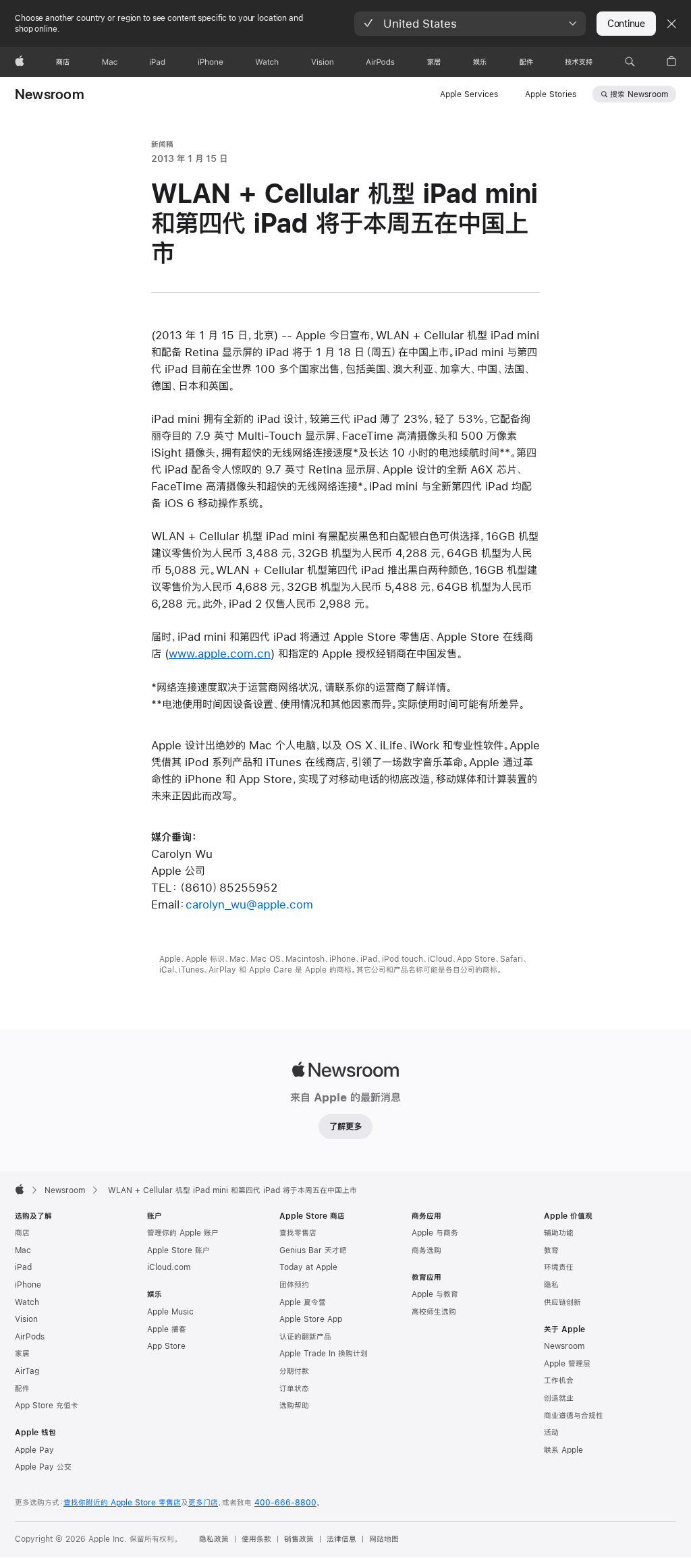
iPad (23, 1267)
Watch (27, 1302)
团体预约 (294, 1285)
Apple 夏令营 (302, 1302)
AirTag (27, 1371)
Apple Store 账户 (178, 1250)
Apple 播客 (166, 1329)
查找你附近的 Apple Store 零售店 (122, 1503)
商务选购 (426, 1250)
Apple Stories (550, 94)
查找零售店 (297, 1233)
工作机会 (559, 1381)
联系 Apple (563, 1450)
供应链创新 (562, 1302)
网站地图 (384, 1539)
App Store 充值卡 (46, 1406)
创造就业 (559, 1398)
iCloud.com (168, 1267)
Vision (26, 1319)
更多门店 (203, 1503)
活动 (551, 1433)
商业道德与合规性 (573, 1416)
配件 (22, 1389)
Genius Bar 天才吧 (313, 1250)
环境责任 (559, 1267)
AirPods (30, 1337)
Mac (23, 1250)
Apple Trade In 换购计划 (323, 1354)
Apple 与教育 (435, 1294)
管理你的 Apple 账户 (183, 1233)
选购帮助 (294, 1406)
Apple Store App (310, 1319)
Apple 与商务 (435, 1233)
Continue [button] (626, 23)
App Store (166, 1346)
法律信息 (341, 1539)
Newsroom (49, 94)
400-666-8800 (285, 1503)
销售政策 (299, 1539)
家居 (22, 1354)
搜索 (639, 94)
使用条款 (256, 1539)
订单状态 (294, 1389)
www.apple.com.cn (220, 653)
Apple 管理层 (567, 1364)
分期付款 (294, 1371)
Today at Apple (308, 1267)
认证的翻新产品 (305, 1337)
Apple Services (469, 94)
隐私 (551, 1285)
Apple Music (170, 1312)
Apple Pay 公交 (43, 1467)
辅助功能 (559, 1233)
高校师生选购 (434, 1312)
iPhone (28, 1285)
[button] (470, 23)
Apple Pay (34, 1450)
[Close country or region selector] (671, 24)
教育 (551, 1250)
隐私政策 (214, 1539)
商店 (22, 1233)
